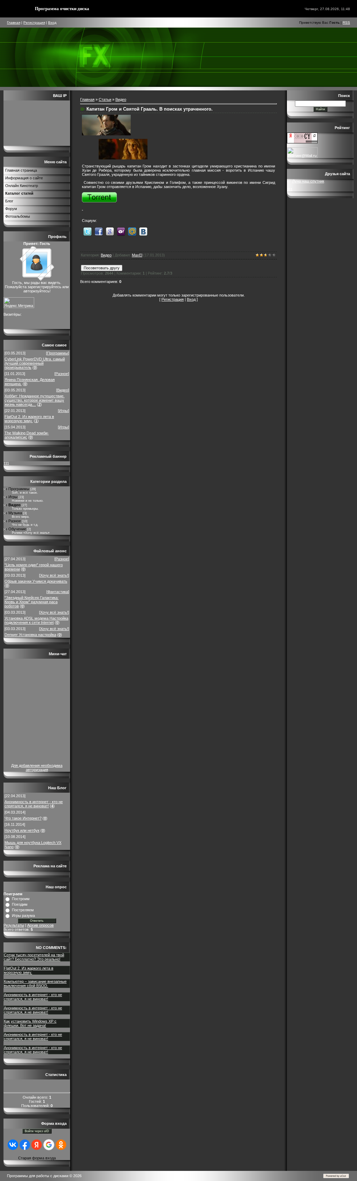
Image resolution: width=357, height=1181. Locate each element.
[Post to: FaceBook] (98, 231)
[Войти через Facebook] (25, 1144)
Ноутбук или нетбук (22, 830)
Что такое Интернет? (23, 818)
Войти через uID (37, 1131)
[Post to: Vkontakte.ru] (143, 231)
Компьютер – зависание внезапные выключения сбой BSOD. (35, 983)
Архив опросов (40, 925)
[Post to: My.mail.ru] (132, 231)
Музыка (15, 513)
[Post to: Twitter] (87, 231)
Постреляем (23, 910)
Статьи (105, 99)
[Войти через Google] (48, 1144)
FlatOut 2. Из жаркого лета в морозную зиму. (29, 418)
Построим (21, 899)
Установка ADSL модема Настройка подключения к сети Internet (36, 620)
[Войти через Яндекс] (36, 1144)
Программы (57, 353)
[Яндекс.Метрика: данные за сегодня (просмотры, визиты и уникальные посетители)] (18, 302)
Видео (62, 390)
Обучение (17, 529)
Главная (13, 22)
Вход (52, 22)
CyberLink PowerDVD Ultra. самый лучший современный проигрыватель (35, 363)
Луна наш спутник (308, 181)
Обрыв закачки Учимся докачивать (36, 581)
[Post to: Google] (109, 231)
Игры (63, 411)
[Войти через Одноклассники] (61, 1144)
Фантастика (57, 592)
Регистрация (34, 22)
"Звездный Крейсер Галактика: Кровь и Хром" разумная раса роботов (32, 602)
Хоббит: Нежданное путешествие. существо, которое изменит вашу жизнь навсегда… (34, 400)
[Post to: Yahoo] (121, 231)
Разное (61, 374)
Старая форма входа (37, 1158)
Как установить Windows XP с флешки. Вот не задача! (30, 1023)
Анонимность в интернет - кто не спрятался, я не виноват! (34, 804)
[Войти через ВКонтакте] (13, 1144)
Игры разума (23, 915)
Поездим (20, 904)
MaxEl (137, 255)
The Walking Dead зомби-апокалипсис (27, 435)
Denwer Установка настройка (30, 635)
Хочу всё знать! (54, 575)
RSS (346, 22)
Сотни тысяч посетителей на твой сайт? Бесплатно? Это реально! (34, 957)
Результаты (13, 925)
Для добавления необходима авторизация (36, 767)
